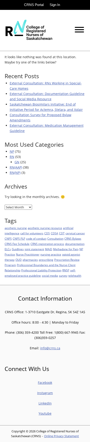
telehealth (74, 275)
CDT (62, 233)
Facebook (45, 382)
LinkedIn (45, 403)
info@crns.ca (50, 348)
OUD (18, 259)
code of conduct (36, 238)
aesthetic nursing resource (45, 228)
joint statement (34, 249)
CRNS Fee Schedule (17, 244)
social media (50, 275)
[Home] (28, 30)
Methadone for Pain (65, 249)
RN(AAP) (16, 167)
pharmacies (30, 259)
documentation (74, 244)
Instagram (45, 393)
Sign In (55, 5)
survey (63, 275)
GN (17, 162)
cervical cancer (75, 233)
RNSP (65, 270)
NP (12, 151)
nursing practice (50, 254)
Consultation (55, 238)
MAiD (48, 249)
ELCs (8, 249)
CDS (47, 233)
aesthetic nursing (16, 228)
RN (12, 157)
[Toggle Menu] (79, 29)
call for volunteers (31, 233)
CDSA (54, 233)
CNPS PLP (19, 238)
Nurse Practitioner (27, 254)
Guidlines (18, 249)
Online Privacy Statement (61, 436)
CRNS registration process (47, 244)
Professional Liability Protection (41, 270)
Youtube (45, 413)
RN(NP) (15, 172)
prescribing (46, 259)
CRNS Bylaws (72, 238)
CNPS (8, 238)
